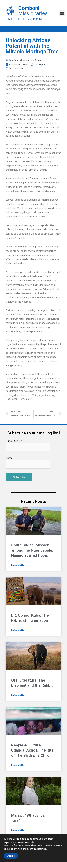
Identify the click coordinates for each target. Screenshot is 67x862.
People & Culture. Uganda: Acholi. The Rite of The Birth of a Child (32, 750)
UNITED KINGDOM (24, 19)
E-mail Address (14, 440)
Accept (10, 855)
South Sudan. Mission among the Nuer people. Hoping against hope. (32, 550)
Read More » (18, 565)
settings (41, 849)
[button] (62, 13)
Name (9, 457)
